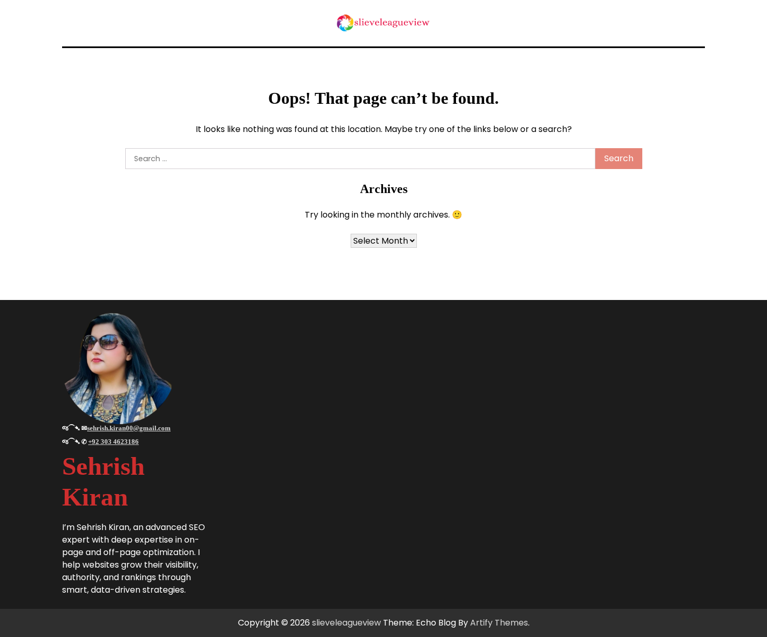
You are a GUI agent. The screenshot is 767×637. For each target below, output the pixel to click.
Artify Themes (499, 623)
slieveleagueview (346, 623)
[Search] (695, 23)
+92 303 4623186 (113, 442)
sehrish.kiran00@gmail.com (129, 428)
